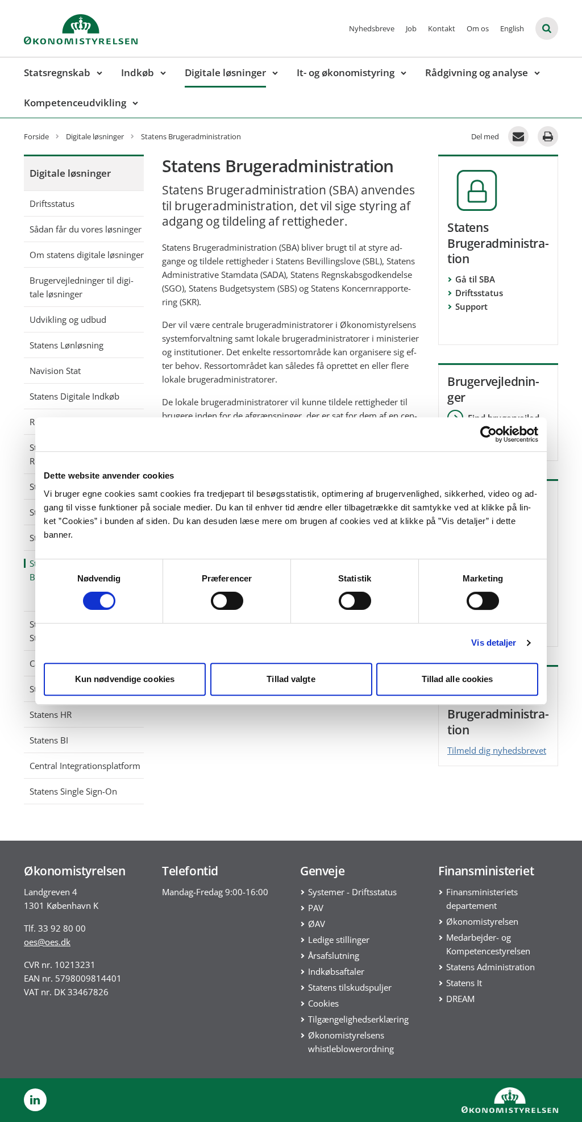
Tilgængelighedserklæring (358, 1019)
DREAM (460, 998)
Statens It (464, 982)
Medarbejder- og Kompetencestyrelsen (488, 944)
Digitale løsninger (225, 72)
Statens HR (51, 714)
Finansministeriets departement (482, 898)
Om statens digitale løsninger (87, 254)
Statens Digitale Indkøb (74, 396)
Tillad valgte (291, 679)
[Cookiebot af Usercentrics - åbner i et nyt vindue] (488, 434)
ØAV (316, 923)
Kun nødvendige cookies (124, 679)
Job (411, 28)
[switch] (227, 601)
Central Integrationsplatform (85, 765)
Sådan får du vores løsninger (86, 229)
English (512, 28)
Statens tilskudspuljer (350, 987)
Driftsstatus (52, 203)
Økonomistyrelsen (482, 921)
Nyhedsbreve (371, 28)
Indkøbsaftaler (336, 971)
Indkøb (137, 72)
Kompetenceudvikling (75, 102)
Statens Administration (490, 967)
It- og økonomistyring (345, 72)
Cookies (323, 1003)
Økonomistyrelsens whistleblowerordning (351, 1041)
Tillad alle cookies (457, 679)
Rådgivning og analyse (476, 72)
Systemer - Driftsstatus (352, 891)
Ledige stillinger (338, 939)
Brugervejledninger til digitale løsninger (82, 287)
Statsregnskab (57, 72)
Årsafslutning (333, 955)
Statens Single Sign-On (73, 791)
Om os (478, 28)
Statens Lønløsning (66, 345)
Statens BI (49, 740)
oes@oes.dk (47, 942)
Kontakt (441, 28)
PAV (315, 907)
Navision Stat (55, 370)
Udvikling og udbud (68, 319)
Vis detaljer (493, 642)
